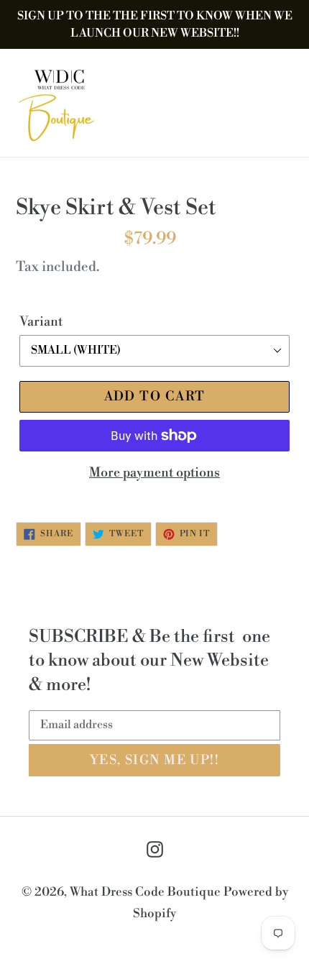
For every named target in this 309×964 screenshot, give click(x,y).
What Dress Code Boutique (146, 892)
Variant (41, 321)
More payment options (154, 472)
